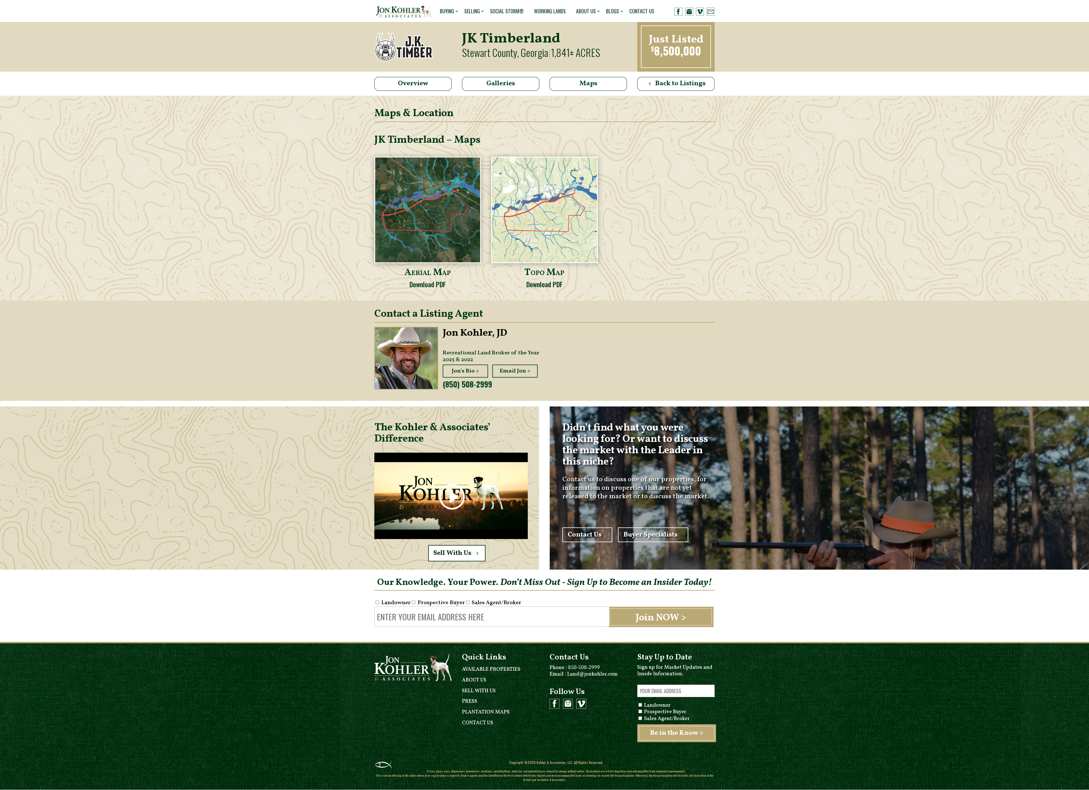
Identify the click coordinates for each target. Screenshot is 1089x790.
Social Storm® (507, 11)
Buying (447, 11)
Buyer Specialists (650, 535)
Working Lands (550, 11)
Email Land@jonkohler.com (584, 674)
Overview (413, 83)
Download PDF (428, 284)
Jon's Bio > (465, 371)
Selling (472, 11)
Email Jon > (515, 371)
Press (469, 701)
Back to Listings (680, 83)
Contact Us (641, 11)
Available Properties (491, 669)
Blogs (612, 11)
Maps (588, 83)
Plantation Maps (486, 712)
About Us (586, 11)
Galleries (500, 83)
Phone (575, 667)
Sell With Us (452, 553)
